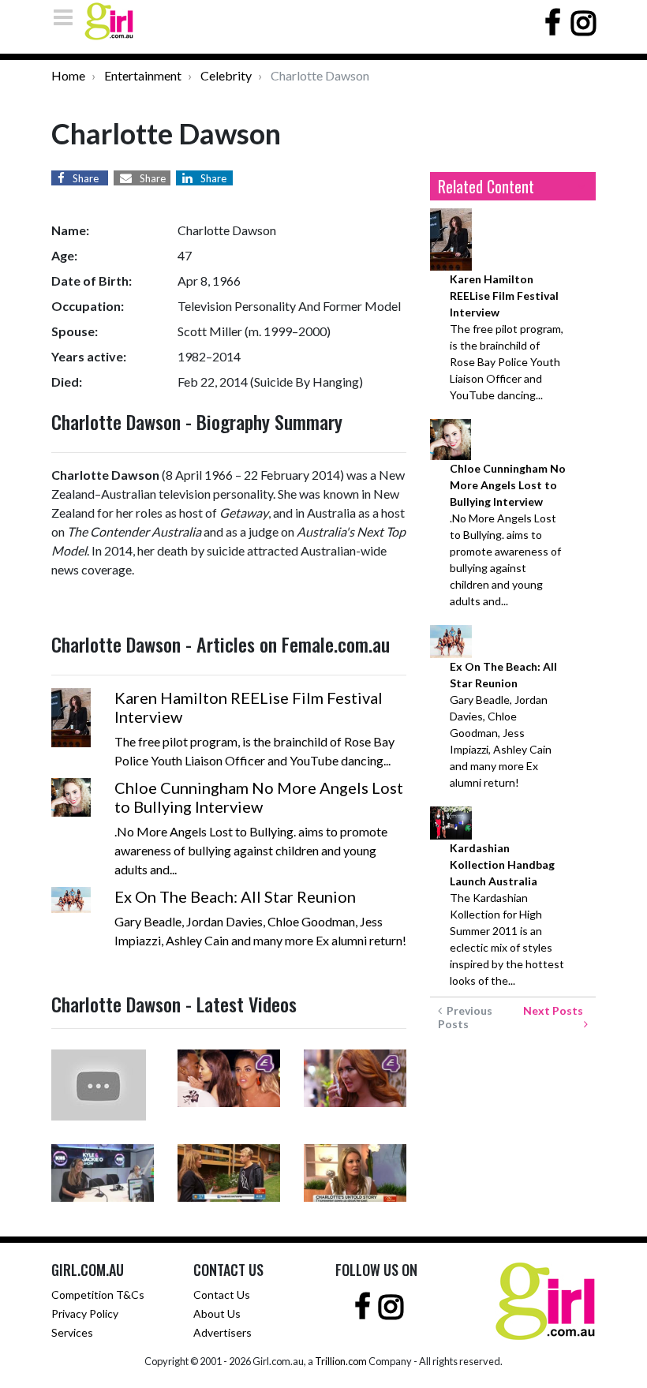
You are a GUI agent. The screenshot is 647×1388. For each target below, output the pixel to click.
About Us (217, 1313)
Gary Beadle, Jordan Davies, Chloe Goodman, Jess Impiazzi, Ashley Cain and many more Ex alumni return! (503, 724)
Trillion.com (341, 1361)
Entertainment (142, 75)
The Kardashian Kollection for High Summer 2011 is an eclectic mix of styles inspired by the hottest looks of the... (507, 914)
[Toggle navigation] (67, 17)
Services (72, 1332)
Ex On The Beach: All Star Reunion (235, 896)
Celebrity (226, 75)
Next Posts (555, 1010)
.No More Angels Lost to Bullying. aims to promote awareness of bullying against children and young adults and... (508, 535)
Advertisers (222, 1332)
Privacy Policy (84, 1313)
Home (68, 75)
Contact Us (221, 1294)
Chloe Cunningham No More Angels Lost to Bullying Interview (258, 797)
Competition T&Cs (97, 1294)
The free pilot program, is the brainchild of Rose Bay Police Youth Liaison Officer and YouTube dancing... (506, 337)
